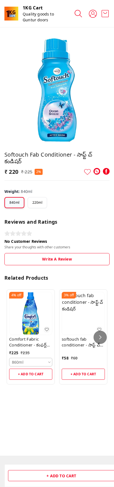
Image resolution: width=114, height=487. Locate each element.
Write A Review (57, 259)
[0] (105, 13)
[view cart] (105, 13)
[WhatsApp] (97, 171)
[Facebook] (106, 171)
